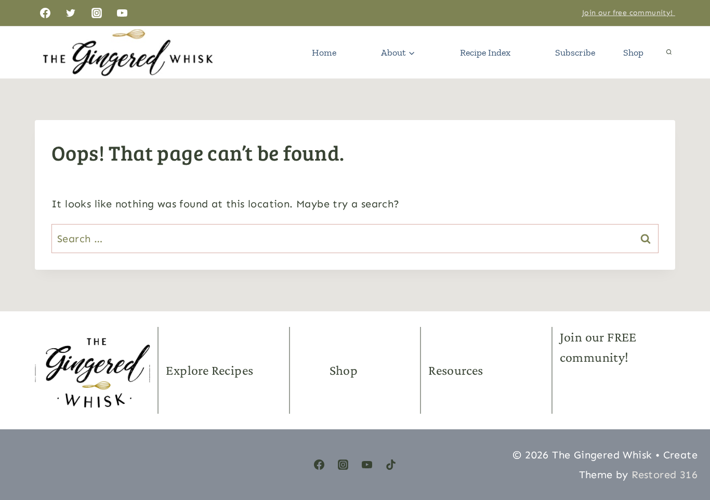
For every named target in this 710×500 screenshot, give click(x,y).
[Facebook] (45, 13)
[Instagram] (96, 13)
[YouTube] (122, 13)
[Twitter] (70, 13)
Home (324, 52)
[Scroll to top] (684, 442)
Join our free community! (628, 12)
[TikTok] (390, 464)
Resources (455, 370)
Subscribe (575, 52)
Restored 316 (665, 474)
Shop (633, 52)
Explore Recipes (209, 370)
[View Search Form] (669, 52)
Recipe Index (485, 52)
